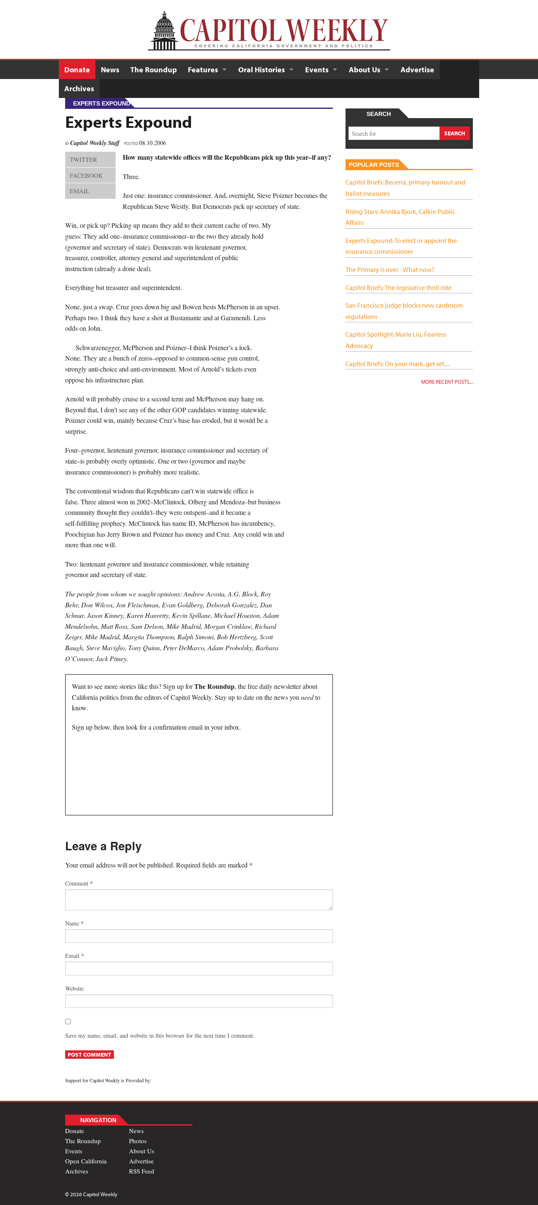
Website (74, 988)
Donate (77, 69)
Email (80, 191)
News (110, 69)
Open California (86, 1161)
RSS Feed (141, 1171)
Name (74, 923)
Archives (79, 88)
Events (317, 69)
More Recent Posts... (447, 381)
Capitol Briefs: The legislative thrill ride (398, 287)
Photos (138, 1140)
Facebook (86, 175)
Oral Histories (261, 69)
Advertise (417, 69)
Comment (79, 883)
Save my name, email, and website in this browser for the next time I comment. (160, 1035)
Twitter (83, 159)
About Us (364, 69)
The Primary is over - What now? (390, 269)
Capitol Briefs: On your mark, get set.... (397, 363)
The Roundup (153, 69)
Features (203, 69)
